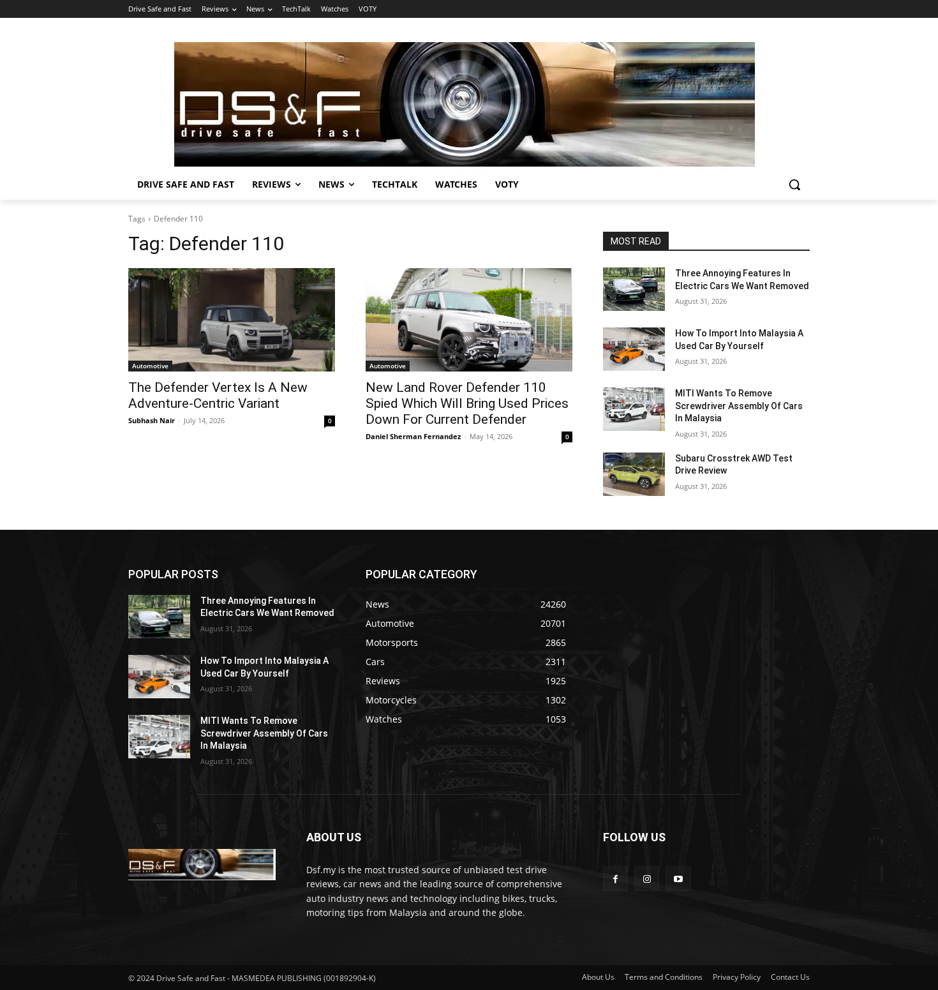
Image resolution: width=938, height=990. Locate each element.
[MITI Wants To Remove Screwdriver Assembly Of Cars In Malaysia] (634, 409)
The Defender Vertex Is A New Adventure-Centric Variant (218, 395)
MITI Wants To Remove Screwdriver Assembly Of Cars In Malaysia (739, 405)
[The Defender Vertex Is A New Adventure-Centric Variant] (231, 319)
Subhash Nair (151, 420)
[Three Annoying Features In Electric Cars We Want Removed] (634, 289)
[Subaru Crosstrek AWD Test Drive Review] (634, 474)
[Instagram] (646, 878)
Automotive (150, 365)
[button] (794, 184)
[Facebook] (615, 878)
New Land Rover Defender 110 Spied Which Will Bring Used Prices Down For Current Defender (467, 403)
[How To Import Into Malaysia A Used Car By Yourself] (634, 349)
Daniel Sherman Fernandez (413, 436)
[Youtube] (678, 878)
